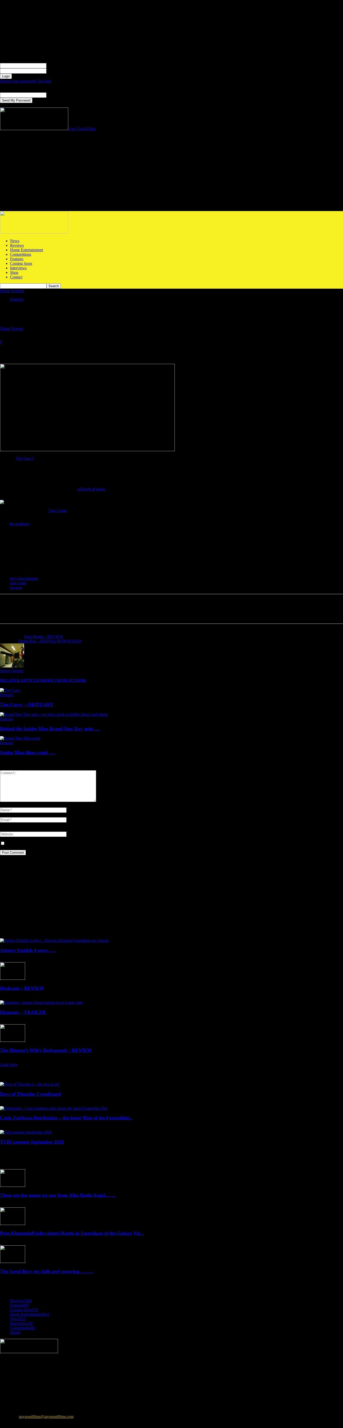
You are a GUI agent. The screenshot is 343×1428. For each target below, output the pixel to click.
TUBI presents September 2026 (32, 1142)
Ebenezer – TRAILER (23, 1012)
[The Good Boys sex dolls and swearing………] (12, 1261)
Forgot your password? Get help (25, 81)
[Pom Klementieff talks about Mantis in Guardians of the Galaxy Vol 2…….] (12, 1223)
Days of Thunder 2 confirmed (30, 1094)
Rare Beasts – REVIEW (43, 636)
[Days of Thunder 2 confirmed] (30, 1084)
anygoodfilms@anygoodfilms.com (46, 1416)
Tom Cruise (57, 510)
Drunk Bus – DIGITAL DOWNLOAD (49, 641)
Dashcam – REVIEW (22, 988)
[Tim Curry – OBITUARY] (10, 690)
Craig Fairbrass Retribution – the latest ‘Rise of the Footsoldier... (66, 1117)
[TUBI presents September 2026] (26, 1132)
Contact (16, 277)
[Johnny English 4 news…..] (54, 940)
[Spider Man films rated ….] (20, 738)
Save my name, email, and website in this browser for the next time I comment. (67, 843)
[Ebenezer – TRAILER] (41, 1002)
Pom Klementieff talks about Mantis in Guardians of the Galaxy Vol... (72, 1233)
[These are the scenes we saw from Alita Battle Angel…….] (12, 1185)
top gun (16, 587)
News (14, 241)
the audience (20, 524)
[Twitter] (26, 349)
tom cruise (18, 583)
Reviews (17, 245)
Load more (8, 1064)
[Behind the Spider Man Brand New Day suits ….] (54, 714)
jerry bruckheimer (24, 578)
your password (58, 71)
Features (16, 259)
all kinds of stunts (91, 489)
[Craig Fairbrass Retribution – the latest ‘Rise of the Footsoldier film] (53, 1108)
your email (54, 95)
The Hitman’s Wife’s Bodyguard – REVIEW (46, 1050)
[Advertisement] (171, 173)
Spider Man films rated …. (27, 752)
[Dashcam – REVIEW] (12, 978)
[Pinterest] (44, 349)
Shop (14, 272)
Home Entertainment (26, 250)
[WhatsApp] (62, 349)
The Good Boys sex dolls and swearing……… (47, 1271)
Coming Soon (21, 263)
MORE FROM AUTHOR (63, 680)
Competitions (20, 254)
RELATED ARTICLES (20, 680)
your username (58, 65)
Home (5, 291)
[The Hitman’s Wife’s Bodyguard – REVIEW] (12, 1040)
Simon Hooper (11, 328)
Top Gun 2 (24, 458)
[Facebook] (8, 349)
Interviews (18, 268)
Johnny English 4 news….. (27, 950)
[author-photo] (12, 666)
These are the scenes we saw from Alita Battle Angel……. (58, 1195)
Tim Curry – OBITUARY (26, 704)
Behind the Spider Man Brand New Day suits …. (50, 728)
